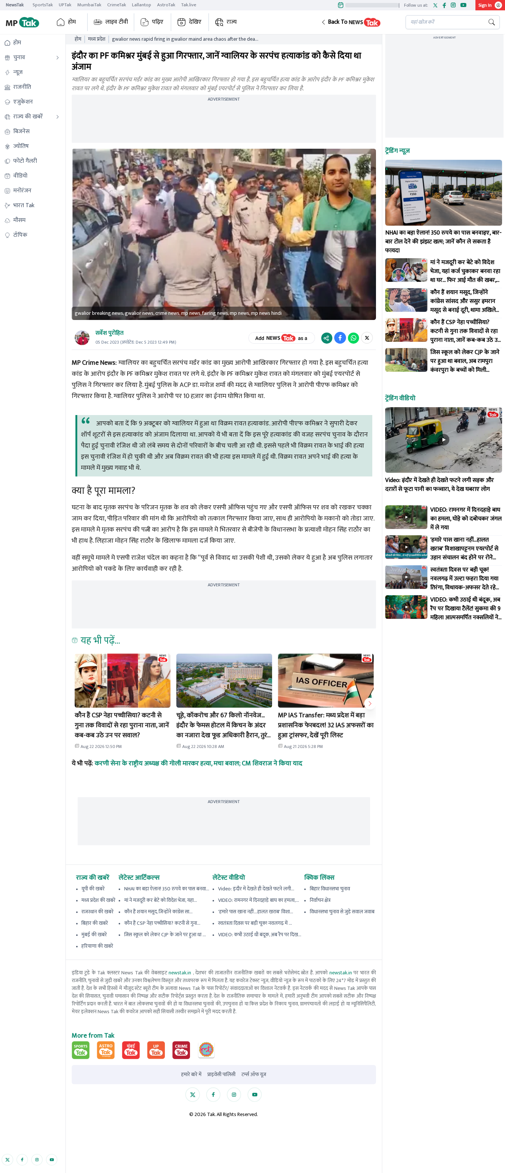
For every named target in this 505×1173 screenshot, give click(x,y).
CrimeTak (116, 5)
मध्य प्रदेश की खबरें (98, 900)
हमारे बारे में (191, 1074)
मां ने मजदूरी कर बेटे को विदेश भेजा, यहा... (160, 900)
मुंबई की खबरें (94, 934)
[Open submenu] (58, 58)
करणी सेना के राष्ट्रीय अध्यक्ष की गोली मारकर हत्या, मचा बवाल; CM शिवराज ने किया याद (198, 763)
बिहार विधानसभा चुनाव (330, 888)
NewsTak (15, 5)
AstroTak (166, 5)
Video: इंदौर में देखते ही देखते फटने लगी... (256, 888)
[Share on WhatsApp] (353, 338)
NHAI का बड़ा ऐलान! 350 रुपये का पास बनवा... (166, 888)
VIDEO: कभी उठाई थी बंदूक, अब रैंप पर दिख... (259, 934)
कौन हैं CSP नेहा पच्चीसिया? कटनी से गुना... (162, 923)
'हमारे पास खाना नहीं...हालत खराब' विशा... (255, 911)
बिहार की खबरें (94, 923)
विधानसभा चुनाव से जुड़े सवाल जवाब (342, 911)
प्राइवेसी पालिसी (221, 1074)
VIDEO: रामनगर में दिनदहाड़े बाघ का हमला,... (258, 900)
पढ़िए (157, 22)
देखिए (195, 22)
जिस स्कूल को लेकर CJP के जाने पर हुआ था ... (165, 934)
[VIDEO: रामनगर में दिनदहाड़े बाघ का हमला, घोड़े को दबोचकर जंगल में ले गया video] (406, 517)
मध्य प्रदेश (96, 39)
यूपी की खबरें (93, 888)
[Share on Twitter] (367, 338)
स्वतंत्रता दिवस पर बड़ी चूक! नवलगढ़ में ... (255, 923)
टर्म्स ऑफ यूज (253, 1074)
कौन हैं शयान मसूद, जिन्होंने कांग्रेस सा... (158, 911)
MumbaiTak (89, 5)
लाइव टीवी (116, 22)
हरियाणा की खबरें (97, 946)
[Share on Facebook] (340, 338)
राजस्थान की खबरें (97, 911)
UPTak (65, 5)
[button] (357, 22)
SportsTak (43, 5)
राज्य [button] (232, 22)
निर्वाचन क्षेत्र (320, 900)
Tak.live (188, 5)
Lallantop (141, 5)
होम (72, 22)
